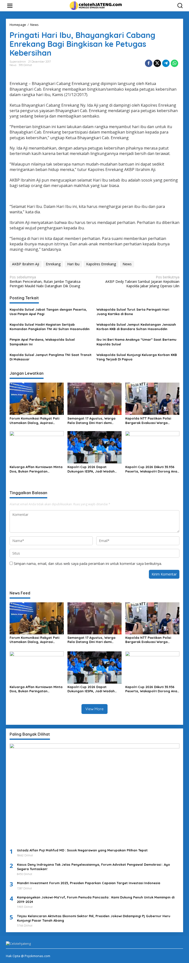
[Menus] (10, 5)
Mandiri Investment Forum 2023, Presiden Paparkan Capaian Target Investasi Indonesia (88, 883)
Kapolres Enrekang (101, 264)
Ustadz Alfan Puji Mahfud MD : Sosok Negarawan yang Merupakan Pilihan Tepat (82, 850)
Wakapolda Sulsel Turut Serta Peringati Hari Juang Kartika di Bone (132, 311)
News (13, 65)
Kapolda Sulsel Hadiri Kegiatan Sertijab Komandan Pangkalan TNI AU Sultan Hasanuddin (50, 326)
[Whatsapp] (174, 63)
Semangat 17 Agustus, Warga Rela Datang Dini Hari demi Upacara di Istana (91, 420)
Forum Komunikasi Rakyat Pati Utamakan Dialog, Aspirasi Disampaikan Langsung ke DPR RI (37, 420)
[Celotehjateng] (95, 5)
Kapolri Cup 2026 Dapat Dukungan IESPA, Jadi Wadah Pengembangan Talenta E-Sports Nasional (91, 469)
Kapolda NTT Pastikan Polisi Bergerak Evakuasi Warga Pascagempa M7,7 (148, 420)
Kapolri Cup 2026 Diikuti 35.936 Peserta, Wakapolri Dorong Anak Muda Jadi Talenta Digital (152, 469)
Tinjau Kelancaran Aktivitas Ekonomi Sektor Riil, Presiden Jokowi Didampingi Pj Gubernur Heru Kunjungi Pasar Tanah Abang (93, 918)
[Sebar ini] (148, 63)
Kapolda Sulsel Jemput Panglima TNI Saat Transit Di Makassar (51, 357)
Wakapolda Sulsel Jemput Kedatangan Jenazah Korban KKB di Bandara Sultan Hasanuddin (136, 326)
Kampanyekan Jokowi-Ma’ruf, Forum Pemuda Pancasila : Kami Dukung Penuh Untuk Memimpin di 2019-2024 (95, 899)
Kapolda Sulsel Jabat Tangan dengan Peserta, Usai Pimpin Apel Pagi (48, 311)
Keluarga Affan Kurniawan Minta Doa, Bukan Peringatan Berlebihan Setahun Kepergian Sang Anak (36, 469)
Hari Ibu (73, 264)
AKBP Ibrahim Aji (25, 264)
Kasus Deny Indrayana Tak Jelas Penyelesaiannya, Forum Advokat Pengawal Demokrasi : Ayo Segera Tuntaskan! (93, 866)
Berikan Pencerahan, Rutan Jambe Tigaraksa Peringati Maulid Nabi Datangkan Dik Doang (45, 281)
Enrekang (53, 264)
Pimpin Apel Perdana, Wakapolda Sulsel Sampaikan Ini (42, 342)
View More (94, 709)
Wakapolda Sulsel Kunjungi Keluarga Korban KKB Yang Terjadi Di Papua (136, 357)
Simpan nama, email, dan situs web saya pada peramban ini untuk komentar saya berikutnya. (88, 563)
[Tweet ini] (157, 63)
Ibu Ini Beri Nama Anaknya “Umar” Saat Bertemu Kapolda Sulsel (136, 342)
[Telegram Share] (166, 63)
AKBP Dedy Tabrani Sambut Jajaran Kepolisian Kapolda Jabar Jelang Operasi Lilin (142, 281)
